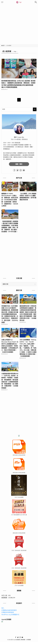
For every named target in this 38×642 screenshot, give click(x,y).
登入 (2, 608)
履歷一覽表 (18, 164)
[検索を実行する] (35, 109)
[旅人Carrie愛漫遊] (19, 2)
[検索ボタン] (36, 2)
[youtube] (24, 170)
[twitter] (17, 170)
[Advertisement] (19, 24)
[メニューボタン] (2, 2)
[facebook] (14, 170)
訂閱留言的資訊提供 (7, 612)
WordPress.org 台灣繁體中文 (10, 614)
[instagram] (20, 170)
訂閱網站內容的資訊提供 (9, 610)
